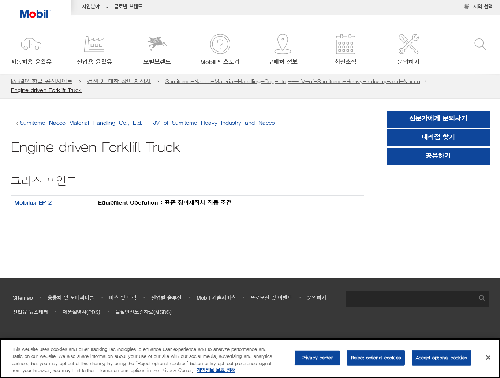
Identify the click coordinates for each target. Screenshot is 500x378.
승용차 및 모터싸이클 (71, 298)
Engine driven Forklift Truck (46, 90)
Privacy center (317, 357)
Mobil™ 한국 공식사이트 (41, 81)
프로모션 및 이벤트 (271, 298)
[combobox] (417, 299)
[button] (31, 50)
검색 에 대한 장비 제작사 (119, 81)
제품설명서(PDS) (81, 312)
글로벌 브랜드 (128, 7)
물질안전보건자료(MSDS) (143, 312)
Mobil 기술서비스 (216, 298)
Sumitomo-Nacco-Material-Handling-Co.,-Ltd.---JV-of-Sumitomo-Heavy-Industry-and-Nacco (292, 81)
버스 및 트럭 (123, 298)
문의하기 (316, 298)
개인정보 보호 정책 (216, 370)
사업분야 (91, 7)
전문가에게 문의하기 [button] (438, 119)
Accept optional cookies (441, 357)
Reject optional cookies (376, 357)
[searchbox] (410, 299)
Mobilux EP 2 (33, 202)
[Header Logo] (35, 9)
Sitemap (23, 298)
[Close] (488, 357)
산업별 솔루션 (166, 298)
